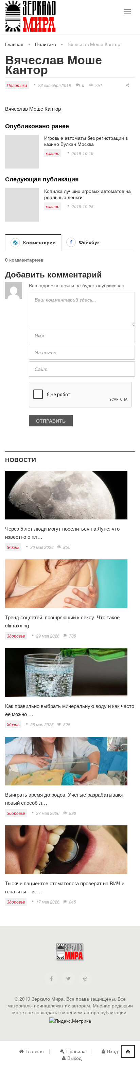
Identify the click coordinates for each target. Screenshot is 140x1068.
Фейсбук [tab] (88, 242)
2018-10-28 (82, 206)
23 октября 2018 (54, 85)
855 (66, 547)
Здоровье (16, 636)
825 (66, 724)
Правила (76, 1051)
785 (72, 636)
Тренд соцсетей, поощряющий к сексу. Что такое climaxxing (62, 621)
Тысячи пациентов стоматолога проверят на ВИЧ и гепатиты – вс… (64, 887)
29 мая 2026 (47, 636)
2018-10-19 (82, 153)
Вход (112, 1051)
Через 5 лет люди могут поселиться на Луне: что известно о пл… (62, 532)
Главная (14, 44)
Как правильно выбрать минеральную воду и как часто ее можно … (69, 709)
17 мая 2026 (47, 902)
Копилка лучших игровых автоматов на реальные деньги (87, 194)
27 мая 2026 (47, 813)
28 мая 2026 (42, 724)
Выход (74, 1057)
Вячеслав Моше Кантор (33, 108)
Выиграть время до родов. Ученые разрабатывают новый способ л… (64, 798)
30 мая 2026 (42, 547)
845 (72, 902)
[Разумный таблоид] (30, 16)
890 (72, 813)
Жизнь (13, 547)
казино (52, 153)
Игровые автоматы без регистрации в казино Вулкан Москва (86, 141)
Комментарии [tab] (39, 242)
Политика (45, 44)
